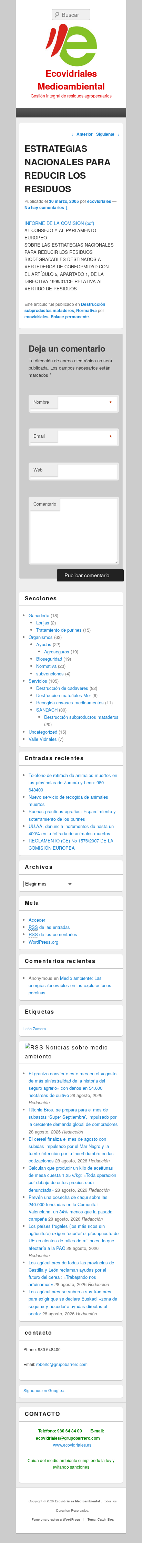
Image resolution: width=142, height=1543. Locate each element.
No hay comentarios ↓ (46, 207)
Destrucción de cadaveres (62, 688)
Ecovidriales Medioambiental (71, 79)
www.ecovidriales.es (71, 1445)
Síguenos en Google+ (43, 1390)
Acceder (37, 920)
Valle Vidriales (43, 739)
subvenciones (50, 673)
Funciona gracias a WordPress (56, 1519)
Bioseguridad (49, 658)
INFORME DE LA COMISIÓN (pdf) (59, 223)
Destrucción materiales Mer (63, 695)
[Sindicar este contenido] (34, 1047)
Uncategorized (43, 731)
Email (39, 436)
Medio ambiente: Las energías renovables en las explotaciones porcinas (70, 985)
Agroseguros (56, 651)
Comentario (44, 503)
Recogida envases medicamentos (70, 702)
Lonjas (42, 622)
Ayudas (43, 644)
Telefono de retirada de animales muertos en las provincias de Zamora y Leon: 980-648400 (73, 782)
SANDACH (47, 709)
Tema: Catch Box (101, 1519)
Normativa (86, 310)
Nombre (41, 401)
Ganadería (39, 615)
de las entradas (49, 927)
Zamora (39, 1028)
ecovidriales (99, 201)
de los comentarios (53, 934)
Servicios (38, 680)
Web (37, 469)
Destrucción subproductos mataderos (64, 307)
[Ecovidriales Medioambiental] (71, 45)
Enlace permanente (70, 316)
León (27, 1028)
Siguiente (108, 134)
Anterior (82, 134)
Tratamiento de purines (59, 629)
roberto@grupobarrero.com (62, 1364)
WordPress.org (43, 942)
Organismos (41, 637)
